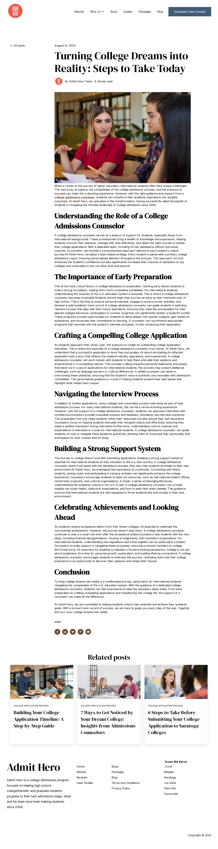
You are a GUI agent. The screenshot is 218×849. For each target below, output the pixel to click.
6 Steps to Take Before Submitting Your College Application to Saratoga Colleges (174, 722)
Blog (160, 11)
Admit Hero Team (80, 81)
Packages (144, 11)
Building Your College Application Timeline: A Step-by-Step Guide (39, 719)
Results (79, 11)
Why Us (95, 11)
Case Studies (85, 783)
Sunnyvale (171, 793)
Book (113, 11)
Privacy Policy (121, 788)
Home (80, 766)
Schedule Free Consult (190, 11)
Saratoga (170, 777)
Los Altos (170, 783)
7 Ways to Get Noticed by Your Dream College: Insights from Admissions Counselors (108, 722)
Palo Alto (170, 788)
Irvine (168, 766)
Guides (127, 11)
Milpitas (169, 772)
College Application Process (31, 705)
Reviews (82, 777)
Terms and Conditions (126, 783)
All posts (19, 45)
